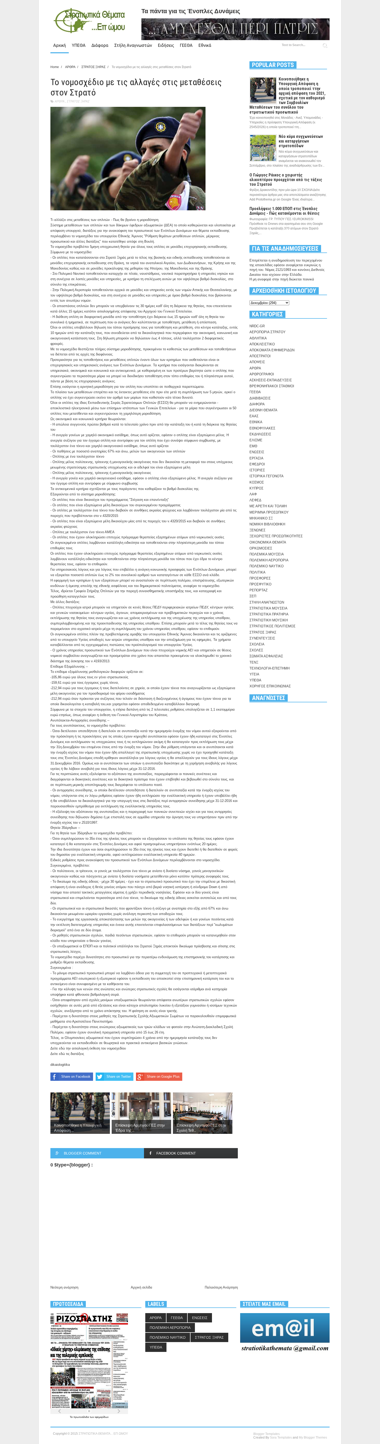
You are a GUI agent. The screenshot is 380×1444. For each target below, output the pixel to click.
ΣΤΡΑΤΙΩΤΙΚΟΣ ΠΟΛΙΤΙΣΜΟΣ (272, 626)
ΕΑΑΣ (254, 416)
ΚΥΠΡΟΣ (256, 488)
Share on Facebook (75, 1076)
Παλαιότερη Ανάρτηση (221, 1287)
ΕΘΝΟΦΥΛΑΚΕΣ (262, 428)
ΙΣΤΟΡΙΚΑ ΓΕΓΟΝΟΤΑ (266, 476)
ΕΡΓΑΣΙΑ (256, 458)
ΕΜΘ (253, 446)
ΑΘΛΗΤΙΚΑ (258, 338)
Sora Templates (281, 1437)
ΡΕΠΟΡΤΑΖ (258, 590)
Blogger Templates (266, 1434)
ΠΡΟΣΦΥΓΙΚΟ (260, 584)
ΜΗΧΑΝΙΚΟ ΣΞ (261, 518)
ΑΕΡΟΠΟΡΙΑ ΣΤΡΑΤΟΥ (267, 332)
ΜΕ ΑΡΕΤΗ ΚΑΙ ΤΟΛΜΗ (268, 506)
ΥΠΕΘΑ (79, 45)
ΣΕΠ (252, 596)
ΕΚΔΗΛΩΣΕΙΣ (260, 434)
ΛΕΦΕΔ (255, 500)
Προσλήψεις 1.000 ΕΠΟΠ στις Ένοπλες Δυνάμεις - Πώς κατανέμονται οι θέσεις (284, 211)
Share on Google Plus (163, 1076)
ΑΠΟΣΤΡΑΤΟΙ (260, 356)
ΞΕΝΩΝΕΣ (257, 530)
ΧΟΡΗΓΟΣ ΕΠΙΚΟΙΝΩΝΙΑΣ (270, 686)
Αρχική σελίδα (141, 1287)
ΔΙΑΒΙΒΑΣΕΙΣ (260, 398)
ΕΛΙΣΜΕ (255, 440)
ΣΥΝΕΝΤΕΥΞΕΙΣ (262, 638)
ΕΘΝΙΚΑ (255, 422)
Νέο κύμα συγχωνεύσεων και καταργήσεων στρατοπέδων (301, 141)
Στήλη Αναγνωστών (133, 45)
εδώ (62, 1048)
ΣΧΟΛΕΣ (256, 650)
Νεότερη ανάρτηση (64, 1287)
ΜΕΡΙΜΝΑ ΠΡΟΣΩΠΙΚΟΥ (269, 512)
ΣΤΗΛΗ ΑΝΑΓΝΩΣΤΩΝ (266, 602)
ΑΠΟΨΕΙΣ (257, 362)
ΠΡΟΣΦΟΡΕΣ (260, 578)
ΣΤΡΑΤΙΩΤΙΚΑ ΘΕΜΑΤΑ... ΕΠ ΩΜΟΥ (103, 1433)
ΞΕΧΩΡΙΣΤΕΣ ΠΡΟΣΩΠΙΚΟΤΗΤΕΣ (276, 536)
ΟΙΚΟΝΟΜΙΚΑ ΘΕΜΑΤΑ (267, 542)
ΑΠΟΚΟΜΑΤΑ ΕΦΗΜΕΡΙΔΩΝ (271, 350)
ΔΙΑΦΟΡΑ (257, 404)
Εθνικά (205, 45)
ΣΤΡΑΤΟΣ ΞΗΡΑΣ (78, 101)
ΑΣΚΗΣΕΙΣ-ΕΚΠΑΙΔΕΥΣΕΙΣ (270, 380)
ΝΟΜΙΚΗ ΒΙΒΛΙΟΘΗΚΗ (267, 524)
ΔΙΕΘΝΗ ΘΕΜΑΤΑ (263, 410)
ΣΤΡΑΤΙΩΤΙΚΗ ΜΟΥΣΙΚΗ (268, 620)
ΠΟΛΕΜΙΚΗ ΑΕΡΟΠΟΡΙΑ (268, 560)
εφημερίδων (102, 1417)
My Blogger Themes (313, 1437)
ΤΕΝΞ (253, 662)
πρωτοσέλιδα (81, 1417)
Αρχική (59, 45)
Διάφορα (100, 45)
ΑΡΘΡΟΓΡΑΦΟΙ (261, 374)
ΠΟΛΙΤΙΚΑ (257, 572)
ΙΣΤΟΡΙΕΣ (257, 470)
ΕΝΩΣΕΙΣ (256, 452)
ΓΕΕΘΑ (186, 45)
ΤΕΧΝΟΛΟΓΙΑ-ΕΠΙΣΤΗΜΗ (269, 668)
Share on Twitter (119, 1076)
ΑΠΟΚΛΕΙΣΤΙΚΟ (262, 344)
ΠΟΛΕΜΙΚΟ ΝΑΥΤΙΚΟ (266, 566)
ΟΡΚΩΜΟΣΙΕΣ (260, 548)
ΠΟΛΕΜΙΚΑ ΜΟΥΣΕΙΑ (266, 554)
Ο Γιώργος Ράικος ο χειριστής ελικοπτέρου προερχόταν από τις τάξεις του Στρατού (285, 180)
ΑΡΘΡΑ (59, 101)
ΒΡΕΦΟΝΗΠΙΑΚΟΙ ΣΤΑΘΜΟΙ (271, 386)
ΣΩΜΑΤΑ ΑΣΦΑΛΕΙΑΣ (266, 656)
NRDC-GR (257, 326)
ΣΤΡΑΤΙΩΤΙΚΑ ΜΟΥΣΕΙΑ (268, 608)
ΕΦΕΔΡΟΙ (257, 464)
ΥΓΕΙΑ (254, 674)
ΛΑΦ (253, 494)
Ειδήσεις (166, 45)
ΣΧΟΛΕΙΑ (256, 644)
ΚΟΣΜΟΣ (256, 482)
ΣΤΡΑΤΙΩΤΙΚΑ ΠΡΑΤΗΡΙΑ (268, 614)
